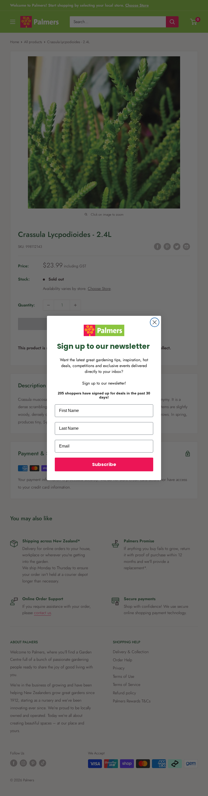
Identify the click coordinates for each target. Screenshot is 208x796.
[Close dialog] (154, 322)
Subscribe (104, 464)
